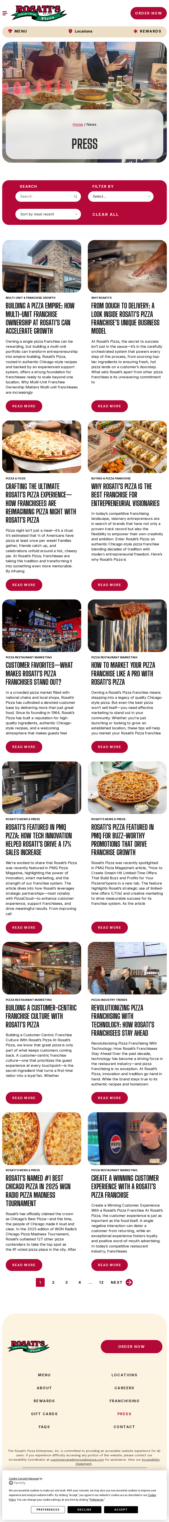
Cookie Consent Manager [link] (24, 1478)
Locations (125, 1375)
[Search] (75, 196)
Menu (44, 1375)
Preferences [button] (97, 1499)
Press (125, 1414)
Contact (125, 1427)
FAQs (44, 1427)
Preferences (48, 1509)
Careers (126, 1388)
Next (117, 1282)
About (44, 1388)
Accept (121, 1509)
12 (102, 1283)
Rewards (44, 1401)
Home (78, 124)
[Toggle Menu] (5, 13)
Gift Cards (44, 1414)
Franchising (125, 1401)
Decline (84, 1509)
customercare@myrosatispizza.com (77, 1459)
